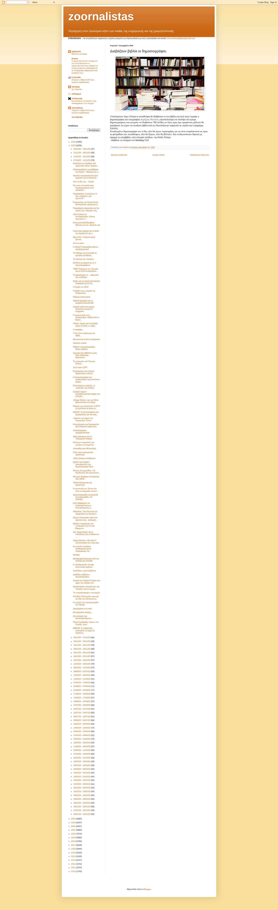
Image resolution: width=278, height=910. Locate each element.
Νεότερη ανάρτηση (119, 155)
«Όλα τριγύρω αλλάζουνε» (84, 458)
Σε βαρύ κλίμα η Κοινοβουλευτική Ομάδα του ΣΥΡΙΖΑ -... (86, 394)
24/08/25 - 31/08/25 (82, 690)
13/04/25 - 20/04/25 (82, 761)
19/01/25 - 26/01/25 (82, 806)
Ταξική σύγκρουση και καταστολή (82, 483)
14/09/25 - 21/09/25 (82, 679)
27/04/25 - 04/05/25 (82, 754)
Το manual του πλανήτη (83, 259)
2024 (73, 819)
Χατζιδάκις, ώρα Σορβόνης (84, 571)
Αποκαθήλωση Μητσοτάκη (84, 448)
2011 (73, 867)
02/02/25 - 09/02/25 (82, 799)
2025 (73, 145)
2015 (73, 853)
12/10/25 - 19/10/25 (82, 664)
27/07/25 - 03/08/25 (82, 705)
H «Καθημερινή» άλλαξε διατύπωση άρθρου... (83, 566)
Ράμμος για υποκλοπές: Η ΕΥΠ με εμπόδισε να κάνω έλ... (86, 407)
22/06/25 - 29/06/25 (82, 724)
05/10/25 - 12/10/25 (82, 667)
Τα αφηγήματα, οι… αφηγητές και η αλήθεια (86, 276)
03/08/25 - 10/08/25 (82, 701)
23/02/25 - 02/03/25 (82, 788)
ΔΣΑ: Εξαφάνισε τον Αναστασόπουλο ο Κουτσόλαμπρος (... (82, 505)
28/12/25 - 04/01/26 (82, 149)
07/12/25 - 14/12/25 (82, 160)
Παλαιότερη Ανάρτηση (199, 155)
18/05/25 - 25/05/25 (82, 743)
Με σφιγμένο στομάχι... (83, 612)
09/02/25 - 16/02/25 (82, 795)
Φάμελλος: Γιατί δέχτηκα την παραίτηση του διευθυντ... (85, 512)
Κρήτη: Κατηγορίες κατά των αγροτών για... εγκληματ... (85, 518)
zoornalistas (101, 16)
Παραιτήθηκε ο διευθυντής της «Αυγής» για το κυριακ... (86, 588)
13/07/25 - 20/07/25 (82, 713)
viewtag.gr (76, 94)
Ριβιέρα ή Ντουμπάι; (82, 297)
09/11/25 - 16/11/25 (82, 649)
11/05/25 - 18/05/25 (82, 746)
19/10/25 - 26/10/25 (82, 660)
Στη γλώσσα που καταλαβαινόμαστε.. (82, 617)
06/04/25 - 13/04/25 (82, 765)
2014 (73, 856)
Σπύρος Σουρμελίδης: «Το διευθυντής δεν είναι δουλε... (86, 471)
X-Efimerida (77, 98)
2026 (73, 142)
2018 (73, 841)
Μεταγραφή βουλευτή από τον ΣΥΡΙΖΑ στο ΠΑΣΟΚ (86, 560)
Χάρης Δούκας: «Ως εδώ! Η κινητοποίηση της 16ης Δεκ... (86, 541)
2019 (73, 837)
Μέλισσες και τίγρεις (79, 54)
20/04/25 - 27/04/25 (82, 758)
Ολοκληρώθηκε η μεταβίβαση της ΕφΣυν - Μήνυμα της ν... (86, 170)
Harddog (75, 87)
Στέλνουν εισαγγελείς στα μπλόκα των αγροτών (83, 443)
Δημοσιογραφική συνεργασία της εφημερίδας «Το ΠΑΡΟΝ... (85, 497)
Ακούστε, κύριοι (80, 343)
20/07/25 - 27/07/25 (82, 709)
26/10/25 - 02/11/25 (82, 656)
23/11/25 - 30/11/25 (82, 641)
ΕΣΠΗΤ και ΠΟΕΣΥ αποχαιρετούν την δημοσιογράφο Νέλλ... (83, 464)
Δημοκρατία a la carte (82, 609)
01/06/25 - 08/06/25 (82, 735)
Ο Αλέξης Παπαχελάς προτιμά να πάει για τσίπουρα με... (86, 597)
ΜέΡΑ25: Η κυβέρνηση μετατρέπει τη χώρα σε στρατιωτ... (84, 630)
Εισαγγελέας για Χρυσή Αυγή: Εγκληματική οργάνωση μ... (86, 203)
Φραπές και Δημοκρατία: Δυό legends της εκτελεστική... (85, 177)
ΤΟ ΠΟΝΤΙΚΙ (77, 117)
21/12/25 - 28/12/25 (82, 153)
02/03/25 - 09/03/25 (82, 784)
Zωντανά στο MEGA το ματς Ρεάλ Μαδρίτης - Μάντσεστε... (85, 355)
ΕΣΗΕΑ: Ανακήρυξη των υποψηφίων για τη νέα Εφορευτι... (84, 526)
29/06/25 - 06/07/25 (82, 720)
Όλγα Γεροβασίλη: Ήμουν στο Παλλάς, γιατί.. (86, 623)
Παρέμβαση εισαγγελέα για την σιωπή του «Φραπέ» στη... (86, 209)
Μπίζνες (76, 555)
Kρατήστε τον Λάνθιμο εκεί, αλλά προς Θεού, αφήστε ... (86, 164)
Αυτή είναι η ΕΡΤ (80, 367)
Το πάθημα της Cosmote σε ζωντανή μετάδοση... (85, 254)
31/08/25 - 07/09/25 (82, 686)
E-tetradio (76, 77)
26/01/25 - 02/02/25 (82, 803)
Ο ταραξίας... (78, 329)
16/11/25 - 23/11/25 (82, 645)
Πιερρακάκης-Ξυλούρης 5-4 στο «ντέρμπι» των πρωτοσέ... (85, 196)
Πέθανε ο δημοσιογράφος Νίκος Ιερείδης (84, 348)
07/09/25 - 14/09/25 (82, 683)
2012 (73, 864)
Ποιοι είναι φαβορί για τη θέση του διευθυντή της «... (86, 232)
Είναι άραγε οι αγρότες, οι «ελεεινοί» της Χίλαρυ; (84, 387)
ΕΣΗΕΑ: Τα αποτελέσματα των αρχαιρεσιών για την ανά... (86, 413)
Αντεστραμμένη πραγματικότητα (81, 431)
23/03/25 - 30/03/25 (82, 773)
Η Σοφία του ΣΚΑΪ (80, 287)
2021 (73, 830)
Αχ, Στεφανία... (77, 89)
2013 (73, 860)
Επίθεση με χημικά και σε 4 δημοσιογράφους (84, 264)
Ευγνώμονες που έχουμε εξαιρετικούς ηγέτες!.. (83, 372)
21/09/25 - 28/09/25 (82, 675)
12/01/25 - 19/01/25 (82, 810)
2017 (73, 845)
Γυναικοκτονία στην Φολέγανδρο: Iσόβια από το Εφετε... (86, 317)
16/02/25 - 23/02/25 (82, 791)
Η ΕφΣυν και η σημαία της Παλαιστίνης (84, 292)
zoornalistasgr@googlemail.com (181, 38)
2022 (73, 826)
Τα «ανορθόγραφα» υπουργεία (86, 593)
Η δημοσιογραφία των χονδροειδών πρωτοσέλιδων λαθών (86, 379)
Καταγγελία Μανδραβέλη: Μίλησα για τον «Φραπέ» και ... (86, 225)
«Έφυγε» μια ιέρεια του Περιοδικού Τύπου (83, 419)
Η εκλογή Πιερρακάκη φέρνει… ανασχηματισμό (86, 248)
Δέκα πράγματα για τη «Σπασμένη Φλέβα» (82, 437)
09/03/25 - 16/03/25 (82, 780)
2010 (73, 871)
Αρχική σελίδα (159, 155)
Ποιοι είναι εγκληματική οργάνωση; (83, 453)
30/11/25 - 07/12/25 (82, 637)
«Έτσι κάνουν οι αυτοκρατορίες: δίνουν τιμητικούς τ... (84, 216)
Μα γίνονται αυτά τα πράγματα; (86, 339)
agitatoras (76, 51)
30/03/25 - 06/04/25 (82, 769)
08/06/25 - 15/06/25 (82, 731)
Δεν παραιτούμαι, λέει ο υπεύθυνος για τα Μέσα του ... (86, 534)
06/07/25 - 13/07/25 (82, 716)
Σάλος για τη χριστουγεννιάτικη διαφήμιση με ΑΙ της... (86, 282)
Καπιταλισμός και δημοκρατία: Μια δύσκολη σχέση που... (86, 425)
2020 (73, 834)
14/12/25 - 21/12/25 (82, 156)
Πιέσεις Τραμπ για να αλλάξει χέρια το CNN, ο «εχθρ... (85, 324)
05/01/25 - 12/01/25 (82, 814)
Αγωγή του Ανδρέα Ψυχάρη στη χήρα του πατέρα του (86, 581)
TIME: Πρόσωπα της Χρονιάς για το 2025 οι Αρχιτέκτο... (85, 270)
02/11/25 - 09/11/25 (82, 653)
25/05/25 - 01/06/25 (82, 739)
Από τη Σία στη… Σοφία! (83, 182)
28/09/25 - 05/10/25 (82, 671)
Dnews (75, 58)
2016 (73, 849)
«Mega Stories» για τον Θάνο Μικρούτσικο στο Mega (85, 401)
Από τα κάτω (78, 243)
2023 (73, 823)
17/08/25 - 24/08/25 (82, 694)
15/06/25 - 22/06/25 (82, 728)
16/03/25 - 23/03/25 (82, 776)
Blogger (147, 889)
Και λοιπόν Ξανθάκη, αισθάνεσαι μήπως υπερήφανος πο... (82, 548)
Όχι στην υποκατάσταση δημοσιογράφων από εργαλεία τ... (83, 187)
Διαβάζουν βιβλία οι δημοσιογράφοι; (81, 575)
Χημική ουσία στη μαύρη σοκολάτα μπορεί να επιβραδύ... (83, 309)
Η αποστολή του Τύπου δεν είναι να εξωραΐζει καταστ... (85, 490)
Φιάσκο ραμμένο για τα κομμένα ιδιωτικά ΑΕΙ (83, 302)
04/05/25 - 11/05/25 (82, 750)
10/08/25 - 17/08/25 (82, 698)
